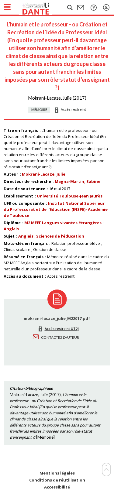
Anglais (25, 236)
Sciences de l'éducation (60, 236)
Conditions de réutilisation (57, 480)
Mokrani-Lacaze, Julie (43, 174)
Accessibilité (57, 487)
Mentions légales (57, 473)
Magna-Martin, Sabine (77, 181)
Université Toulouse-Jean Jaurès (69, 196)
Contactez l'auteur (60, 337)
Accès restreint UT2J (62, 328)
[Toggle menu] (7, 7)
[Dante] (41, 7)
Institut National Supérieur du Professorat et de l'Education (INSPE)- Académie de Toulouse (56, 209)
